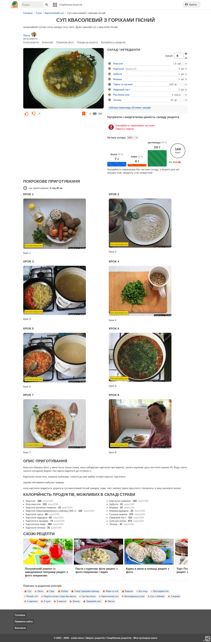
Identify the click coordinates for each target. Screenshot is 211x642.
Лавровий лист (93, 601)
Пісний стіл (32, 596)
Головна (20, 615)
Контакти (20, 627)
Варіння (129, 591)
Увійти (193, 4)
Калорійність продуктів (113, 42)
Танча (26, 35)
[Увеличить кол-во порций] (186, 53)
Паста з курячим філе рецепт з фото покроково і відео (96, 570)
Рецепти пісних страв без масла (60, 596)
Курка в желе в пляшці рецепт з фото (147, 570)
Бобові (64, 591)
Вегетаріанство (160, 591)
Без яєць (143, 591)
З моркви (175, 596)
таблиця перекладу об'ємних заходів (130, 107)
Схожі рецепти (31, 42)
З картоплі (32, 601)
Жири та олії (112, 591)
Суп (29, 591)
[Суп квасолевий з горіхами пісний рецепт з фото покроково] (63, 78)
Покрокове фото (65, 42)
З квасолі (61, 601)
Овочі (40, 591)
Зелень (76, 601)
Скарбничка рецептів (71, 4)
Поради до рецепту (87, 42)
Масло (111, 601)
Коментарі (47, 42)
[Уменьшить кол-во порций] (186, 58)
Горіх (51, 591)
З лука (47, 601)
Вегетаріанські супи (134, 596)
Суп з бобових (157, 596)
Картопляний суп (109, 596)
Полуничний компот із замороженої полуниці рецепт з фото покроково (46, 572)
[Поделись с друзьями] (208, 639)
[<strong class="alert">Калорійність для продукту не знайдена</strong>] (109, 84)
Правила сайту (24, 621)
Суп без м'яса (88, 596)
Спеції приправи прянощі (87, 591)
